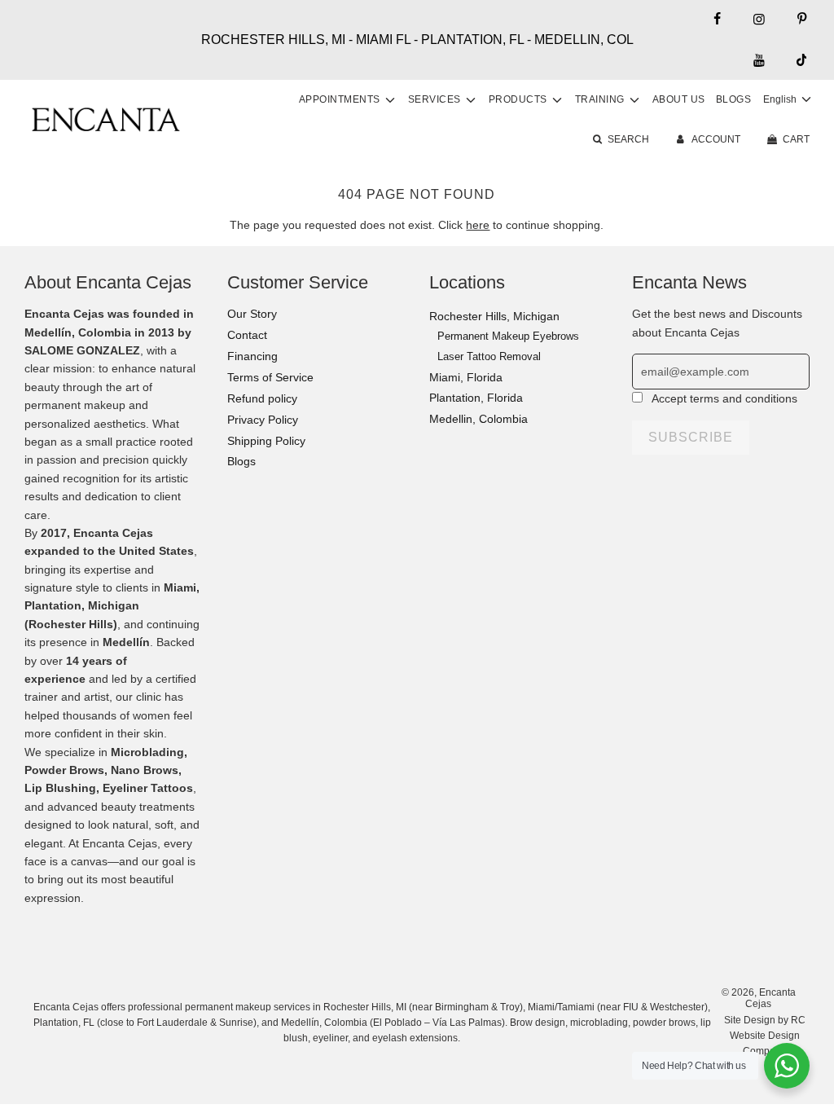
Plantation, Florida (476, 397)
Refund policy (262, 398)
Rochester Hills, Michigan (494, 316)
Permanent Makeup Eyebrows (508, 336)
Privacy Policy (262, 419)
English (781, 99)
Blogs (734, 99)
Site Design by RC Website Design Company (764, 1035)
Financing (252, 356)
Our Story (252, 313)
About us (678, 99)
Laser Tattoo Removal (489, 356)
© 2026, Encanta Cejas (759, 998)
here (477, 224)
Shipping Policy (266, 440)
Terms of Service (270, 377)
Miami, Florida (466, 377)
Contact (247, 334)
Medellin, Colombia (478, 418)
